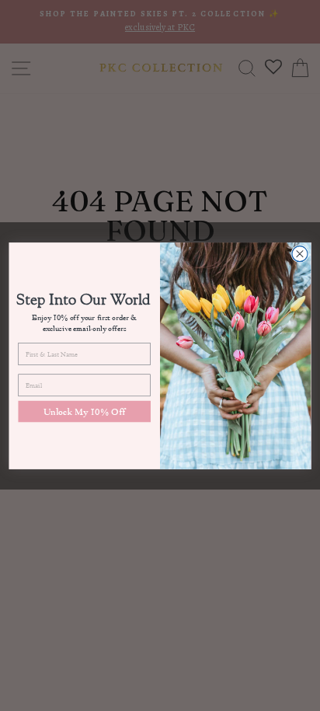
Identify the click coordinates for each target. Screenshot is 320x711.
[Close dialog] (300, 253)
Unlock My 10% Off (84, 411)
